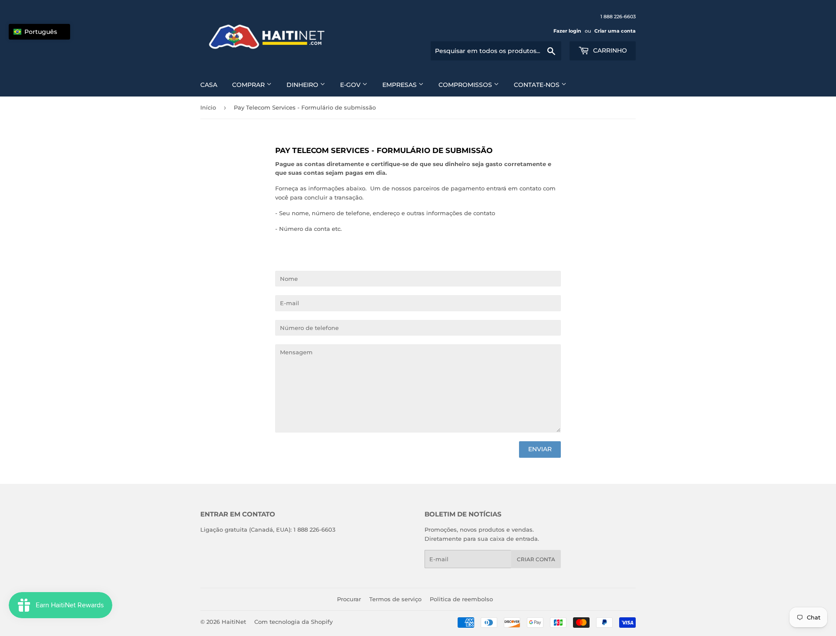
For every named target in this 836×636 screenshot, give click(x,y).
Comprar (249, 85)
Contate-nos (537, 85)
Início (208, 107)
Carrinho (609, 50)
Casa (208, 85)
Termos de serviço (395, 599)
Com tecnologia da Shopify (293, 621)
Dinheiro (303, 85)
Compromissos (466, 85)
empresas (400, 85)
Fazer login (567, 31)
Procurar (349, 599)
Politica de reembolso (461, 599)
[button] (39, 31)
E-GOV (351, 85)
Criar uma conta (615, 31)
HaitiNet (234, 621)
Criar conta (536, 559)
